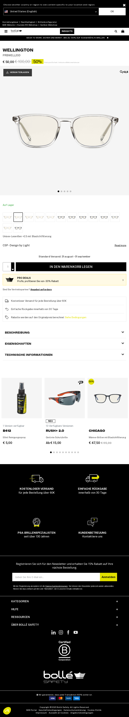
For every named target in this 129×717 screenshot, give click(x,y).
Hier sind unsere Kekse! (41, 368)
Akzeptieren (85, 387)
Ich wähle (44, 387)
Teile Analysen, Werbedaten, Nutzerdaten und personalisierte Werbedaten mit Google (64, 372)
